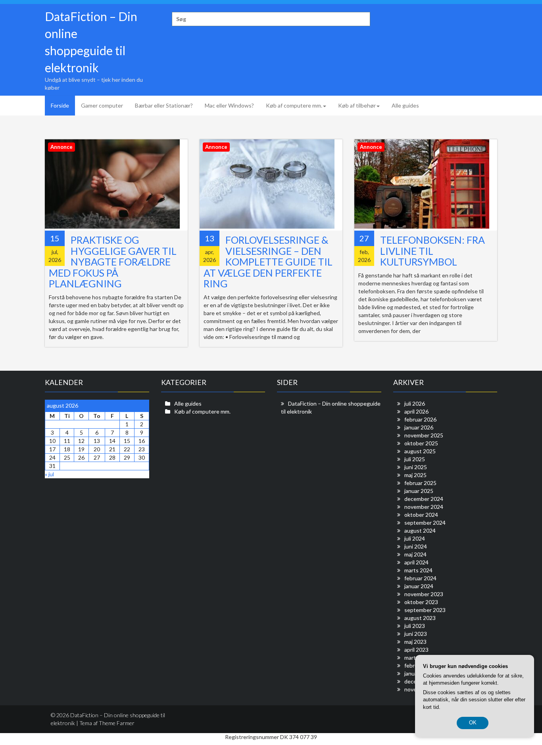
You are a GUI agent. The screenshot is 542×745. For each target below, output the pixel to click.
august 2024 (420, 530)
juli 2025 (414, 459)
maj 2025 (415, 475)
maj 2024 (415, 554)
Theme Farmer (117, 723)
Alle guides (405, 105)
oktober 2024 (421, 514)
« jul (49, 474)
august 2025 (420, 451)
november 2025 (423, 435)
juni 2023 (415, 633)
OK (473, 723)
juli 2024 (414, 538)
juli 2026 (414, 403)
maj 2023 (415, 641)
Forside (60, 105)
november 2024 (423, 506)
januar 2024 (418, 586)
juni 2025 (415, 467)
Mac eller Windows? (229, 105)
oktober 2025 (421, 443)
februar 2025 (420, 482)
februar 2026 (420, 419)
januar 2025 (418, 490)
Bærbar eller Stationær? (164, 105)
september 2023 (425, 609)
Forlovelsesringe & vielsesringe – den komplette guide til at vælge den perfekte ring (268, 261)
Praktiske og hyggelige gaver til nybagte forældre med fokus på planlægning (113, 261)
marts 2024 (418, 570)
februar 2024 (420, 578)
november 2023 (423, 594)
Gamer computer (102, 105)
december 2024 (423, 498)
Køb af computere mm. (294, 105)
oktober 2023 (421, 602)
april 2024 (416, 562)
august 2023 (420, 617)
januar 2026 (418, 427)
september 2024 (425, 522)
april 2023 (416, 649)
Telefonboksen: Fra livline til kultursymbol (432, 251)
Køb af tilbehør (357, 105)
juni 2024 (415, 546)
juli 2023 (414, 625)
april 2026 (416, 411)
